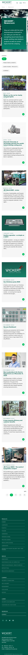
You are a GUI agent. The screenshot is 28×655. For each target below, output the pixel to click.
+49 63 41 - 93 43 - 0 (8, 645)
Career (4, 598)
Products (4, 519)
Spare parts (5, 559)
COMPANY (6, 70)
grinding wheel (6, 536)
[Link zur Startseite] (7, 2)
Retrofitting (5, 568)
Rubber (4, 521)
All (4, 58)
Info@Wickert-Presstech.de (11, 649)
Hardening (5, 533)
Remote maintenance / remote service (12, 565)
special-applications (7, 542)
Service (4, 556)
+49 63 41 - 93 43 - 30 (9, 647)
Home (3, 7)
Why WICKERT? (5, 583)
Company (4, 577)
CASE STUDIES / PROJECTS (10, 66)
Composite (5, 524)
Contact (4, 614)
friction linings (6, 539)
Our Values (5, 589)
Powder (4, 530)
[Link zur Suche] (17, 3)
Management (5, 586)
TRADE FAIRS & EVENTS (9, 62)
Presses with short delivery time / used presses (12, 549)
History (4, 592)
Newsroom (5, 611)
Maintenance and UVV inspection (11, 562)
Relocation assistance (8, 571)
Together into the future (9, 604)
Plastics (4, 527)
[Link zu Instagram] (6, 620)
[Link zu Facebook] (3, 620)
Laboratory (5, 545)
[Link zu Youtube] (10, 620)
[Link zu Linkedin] (13, 620)
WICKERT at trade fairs (8, 580)
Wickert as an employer (8, 601)
